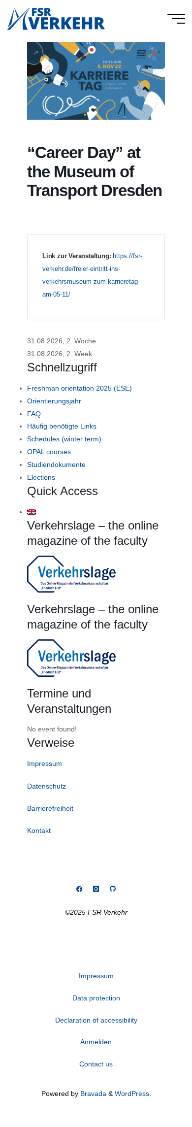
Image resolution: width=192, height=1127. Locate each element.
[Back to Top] (153, 1088)
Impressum (44, 763)
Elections (41, 477)
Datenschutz (46, 786)
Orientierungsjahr (54, 401)
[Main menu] (176, 19)
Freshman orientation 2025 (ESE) (79, 388)
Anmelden (96, 1042)
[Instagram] (95, 889)
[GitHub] (112, 889)
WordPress (132, 1093)
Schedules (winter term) (64, 439)
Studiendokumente (56, 464)
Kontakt (39, 830)
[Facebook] (79, 889)
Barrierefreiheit (50, 808)
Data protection (96, 998)
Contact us (96, 1064)
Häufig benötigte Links (61, 426)
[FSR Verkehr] (56, 18)
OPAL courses (49, 452)
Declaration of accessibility (96, 1020)
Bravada (92, 1093)
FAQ (34, 414)
